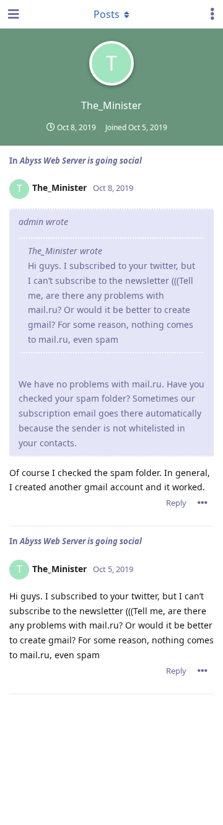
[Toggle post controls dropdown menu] (202, 503)
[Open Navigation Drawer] (12, 14)
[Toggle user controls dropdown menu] (212, 14)
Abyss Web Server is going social (81, 160)
